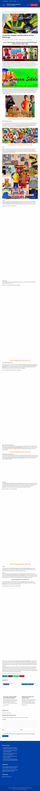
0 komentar (22, 39)
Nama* (3, 729)
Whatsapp (16, 676)
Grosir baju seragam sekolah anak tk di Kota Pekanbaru (9, 697)
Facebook (5, 676)
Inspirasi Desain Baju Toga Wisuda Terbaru (28, 697)
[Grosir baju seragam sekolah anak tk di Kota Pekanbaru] (10, 689)
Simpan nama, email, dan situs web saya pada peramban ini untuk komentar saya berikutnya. (19, 733)
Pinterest (22, 676)
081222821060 (5, 1)
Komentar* (4, 719)
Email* (21, 729)
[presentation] (35, 681)
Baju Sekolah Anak (29, 39)
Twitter (11, 676)
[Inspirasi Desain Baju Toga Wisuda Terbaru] (29, 689)
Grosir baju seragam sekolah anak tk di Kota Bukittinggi (12, 673)
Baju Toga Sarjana (30, 684)
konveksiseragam (6, 39)
